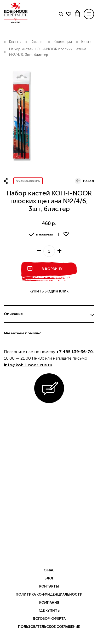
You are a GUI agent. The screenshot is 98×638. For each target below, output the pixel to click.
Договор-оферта (49, 619)
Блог (49, 578)
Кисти (86, 42)
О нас (49, 570)
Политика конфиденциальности (49, 594)
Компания (49, 602)
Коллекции (63, 42)
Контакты (49, 586)
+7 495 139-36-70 (74, 351)
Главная (15, 42)
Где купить (49, 611)
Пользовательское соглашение (49, 627)
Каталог (37, 42)
